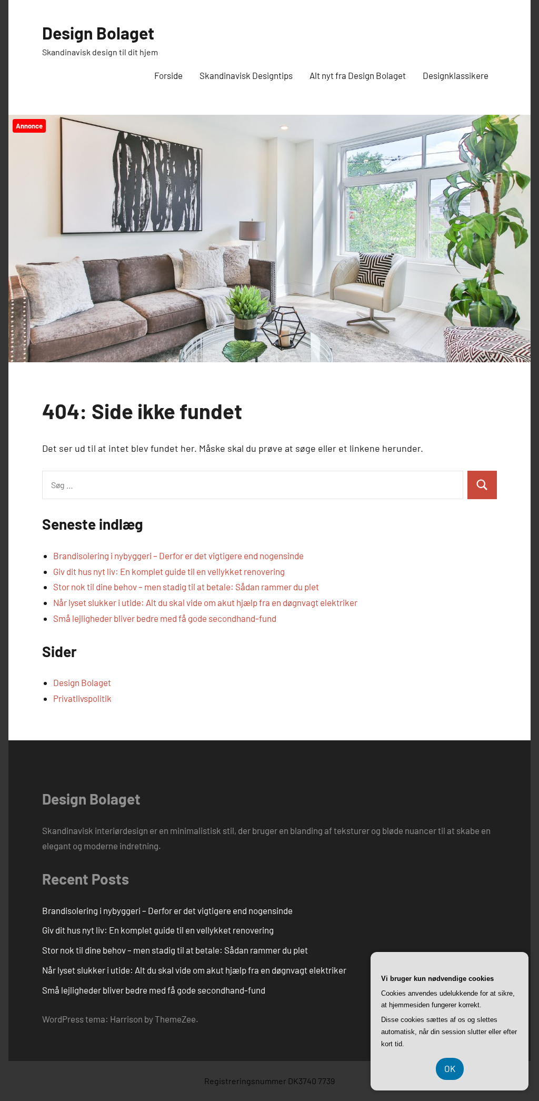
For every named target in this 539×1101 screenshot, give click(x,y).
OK (449, 1068)
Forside (168, 75)
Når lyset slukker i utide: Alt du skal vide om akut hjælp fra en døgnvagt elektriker (205, 602)
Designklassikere (455, 75)
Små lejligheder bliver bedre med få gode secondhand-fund (164, 618)
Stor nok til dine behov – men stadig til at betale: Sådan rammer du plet (186, 586)
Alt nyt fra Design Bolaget (358, 75)
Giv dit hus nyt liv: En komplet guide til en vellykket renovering (169, 571)
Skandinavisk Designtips (246, 75)
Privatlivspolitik (82, 698)
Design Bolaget (98, 33)
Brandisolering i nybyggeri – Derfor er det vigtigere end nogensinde (178, 555)
